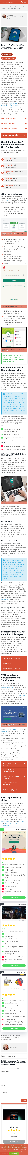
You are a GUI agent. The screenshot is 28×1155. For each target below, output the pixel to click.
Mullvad (20, 729)
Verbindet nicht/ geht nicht (12, 668)
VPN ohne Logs (21, 695)
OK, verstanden (14, 1153)
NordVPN (4, 106)
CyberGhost (15, 106)
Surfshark (9, 178)
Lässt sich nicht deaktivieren (12, 658)
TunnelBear (13, 729)
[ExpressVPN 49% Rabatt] (14, 843)
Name (3, 1085)
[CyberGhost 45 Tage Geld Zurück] (14, 983)
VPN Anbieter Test (7, 687)
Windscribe (9, 185)
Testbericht (14, 1141)
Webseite (4, 1093)
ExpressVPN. (13, 104)
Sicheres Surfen (14, 108)
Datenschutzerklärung (16, 1151)
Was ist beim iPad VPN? (8, 118)
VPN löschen (7, 663)
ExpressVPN (10, 158)
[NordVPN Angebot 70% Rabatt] (14, 914)
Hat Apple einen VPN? (8, 123)
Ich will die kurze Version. (8, 58)
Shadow (14, 1127)
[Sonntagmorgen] (7, 2)
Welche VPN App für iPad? (9, 128)
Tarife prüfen (14, 897)
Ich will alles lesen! (6, 54)
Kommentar (5, 1071)
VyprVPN (4, 731)
